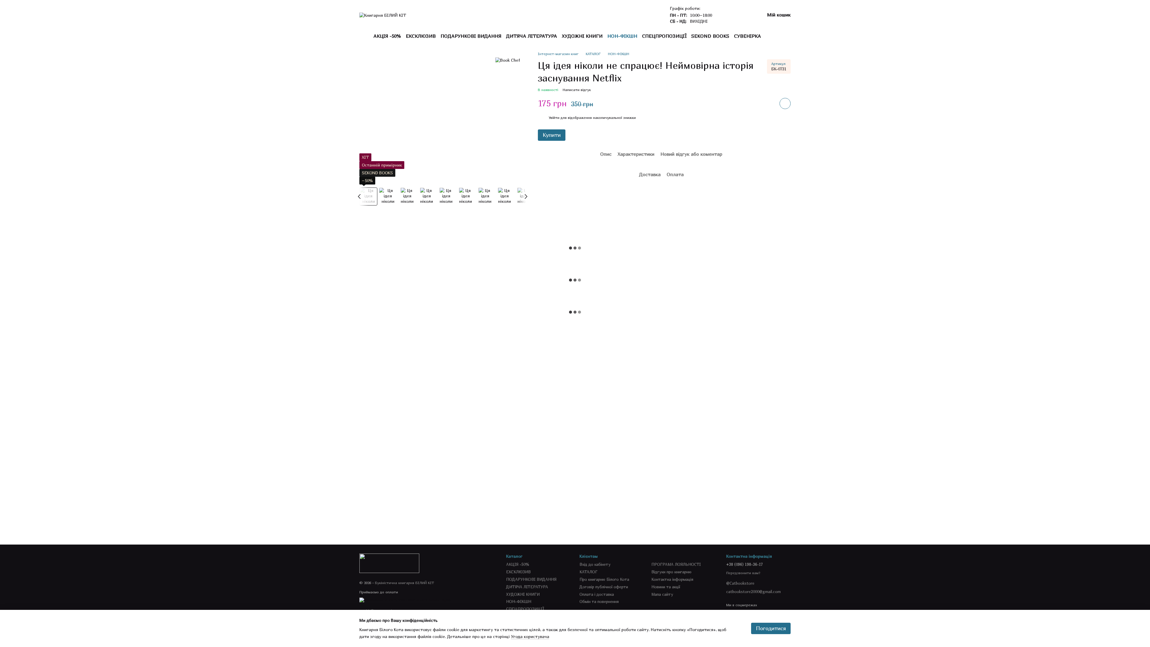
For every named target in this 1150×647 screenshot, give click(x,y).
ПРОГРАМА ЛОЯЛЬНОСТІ (676, 564)
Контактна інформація (672, 579)
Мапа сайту (662, 594)
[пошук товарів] (772, 36)
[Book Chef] (507, 60)
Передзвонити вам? (743, 573)
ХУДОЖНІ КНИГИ (582, 36)
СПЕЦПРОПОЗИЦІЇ (664, 36)
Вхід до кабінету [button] (595, 564)
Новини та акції (665, 586)
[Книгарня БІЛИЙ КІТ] (389, 562)
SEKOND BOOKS (710, 36)
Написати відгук (577, 89)
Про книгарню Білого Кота (604, 579)
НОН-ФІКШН (622, 36)
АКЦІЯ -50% (387, 36)
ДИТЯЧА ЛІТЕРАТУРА (531, 36)
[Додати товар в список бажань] (785, 103)
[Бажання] (728, 15)
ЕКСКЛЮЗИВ (421, 36)
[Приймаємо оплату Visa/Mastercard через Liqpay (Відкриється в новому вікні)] (405, 599)
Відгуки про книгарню (671, 571)
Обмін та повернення (599, 601)
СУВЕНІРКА (747, 36)
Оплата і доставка (596, 594)
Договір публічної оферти (603, 586)
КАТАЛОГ (588, 571)
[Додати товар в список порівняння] (768, 103)
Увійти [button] (554, 117)
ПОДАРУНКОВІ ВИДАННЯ (471, 36)
